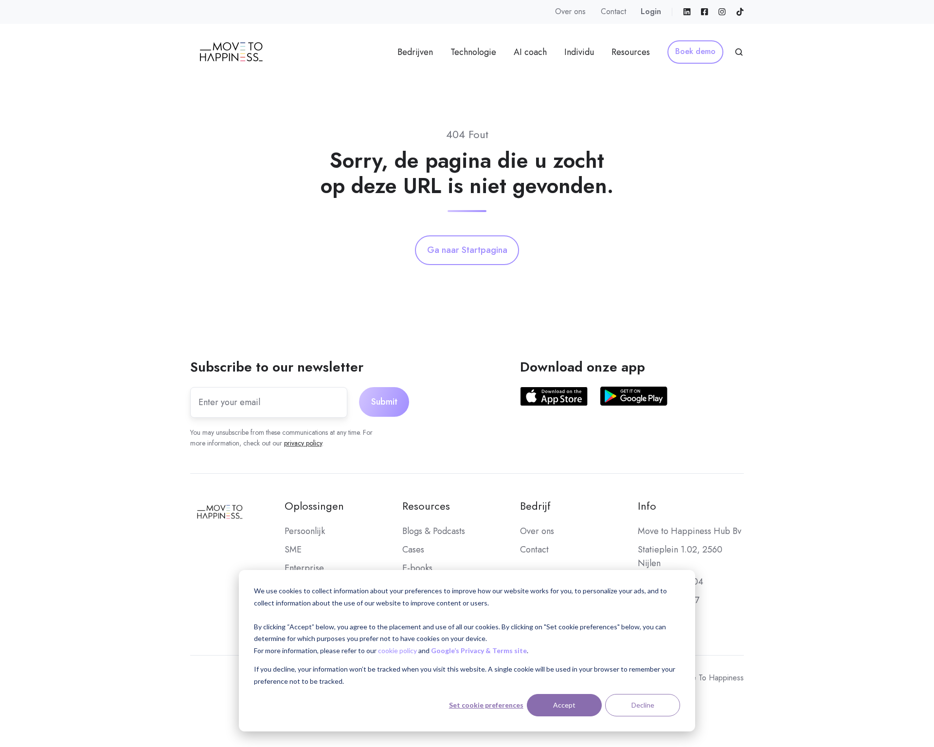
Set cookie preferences (486, 705)
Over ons (570, 11)
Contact (613, 11)
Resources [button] (630, 52)
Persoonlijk (305, 531)
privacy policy (303, 443)
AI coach (530, 52)
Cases (413, 549)
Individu (579, 52)
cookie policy (397, 650)
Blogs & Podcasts (433, 531)
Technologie (473, 52)
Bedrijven (415, 52)
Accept (564, 705)
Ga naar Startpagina (467, 250)
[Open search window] (739, 52)
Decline (642, 705)
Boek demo (695, 51)
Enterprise (304, 568)
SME (293, 549)
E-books (417, 568)
